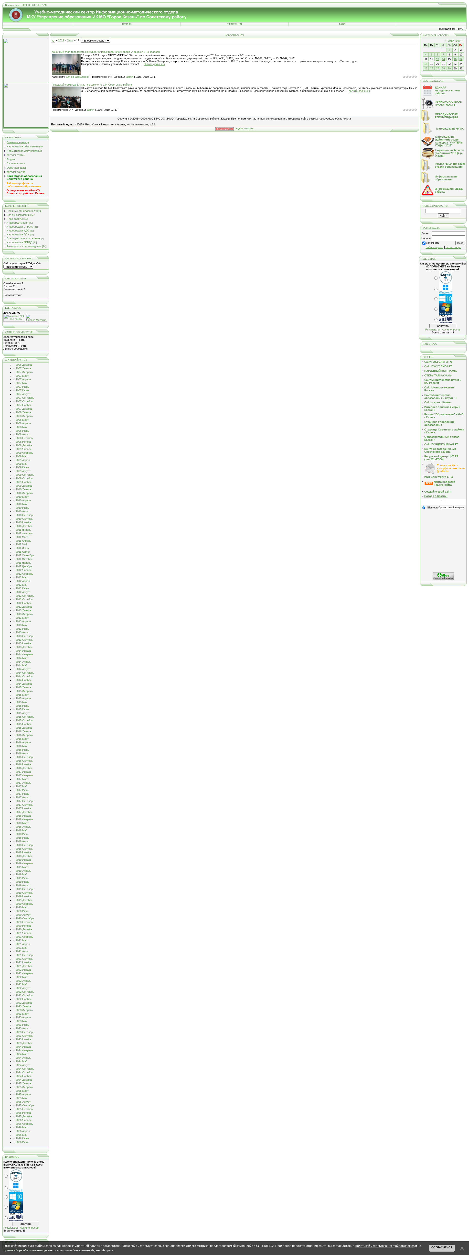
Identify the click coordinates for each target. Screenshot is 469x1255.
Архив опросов (29, 1227)
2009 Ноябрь (24, 482)
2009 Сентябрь (25, 474)
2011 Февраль (24, 533)
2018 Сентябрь (25, 845)
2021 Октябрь (24, 958)
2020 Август (23, 914)
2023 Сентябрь (25, 1032)
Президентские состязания (23, 238)
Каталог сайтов (16, 171)
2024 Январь (24, 1046)
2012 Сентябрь (25, 595)
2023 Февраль (24, 1010)
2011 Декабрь (24, 566)
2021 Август (23, 951)
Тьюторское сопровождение (24, 246)
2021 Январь (24, 933)
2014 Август (23, 669)
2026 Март (22, 1127)
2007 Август (23, 394)
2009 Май (21, 463)
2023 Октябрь (24, 1035)
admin (129, 76)
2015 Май (21, 702)
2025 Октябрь (24, 1109)
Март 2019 (454, 40)
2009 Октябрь (24, 478)
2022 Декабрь (24, 1002)
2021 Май (21, 947)
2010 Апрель (23, 500)
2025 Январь (24, 1083)
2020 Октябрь (24, 922)
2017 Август (23, 797)
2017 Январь (24, 771)
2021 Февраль (24, 936)
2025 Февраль (24, 1087)
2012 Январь (24, 570)
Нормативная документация (24, 150)
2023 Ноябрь (24, 1039)
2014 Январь (24, 650)
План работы (15, 218)
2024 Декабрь (24, 1079)
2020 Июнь (22, 911)
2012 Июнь (22, 588)
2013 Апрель (23, 621)
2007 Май (21, 383)
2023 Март (22, 1013)
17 (460, 59)
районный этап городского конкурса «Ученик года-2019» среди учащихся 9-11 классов (106, 51)
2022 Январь (24, 969)
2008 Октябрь (24, 438)
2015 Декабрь (24, 727)
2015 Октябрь (24, 720)
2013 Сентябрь (25, 636)
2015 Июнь (22, 705)
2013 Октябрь (24, 639)
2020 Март (22, 907)
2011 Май (21, 544)
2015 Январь (24, 687)
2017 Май (21, 786)
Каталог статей (16, 155)
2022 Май (21, 984)
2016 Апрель (23, 742)
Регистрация (234, 24)
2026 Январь (24, 1120)
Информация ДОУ (18, 234)
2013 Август (23, 632)
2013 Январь (24, 610)
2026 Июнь (22, 1138)
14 (443, 59)
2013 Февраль (24, 614)
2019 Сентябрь (25, 889)
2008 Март (22, 419)
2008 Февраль (24, 416)
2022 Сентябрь (25, 991)
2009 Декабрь (24, 485)
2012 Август (23, 592)
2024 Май (21, 1061)
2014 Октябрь (24, 676)
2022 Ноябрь (24, 999)
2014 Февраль (24, 654)
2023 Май (21, 1021)
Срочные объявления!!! (21, 210)
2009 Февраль (24, 452)
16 (455, 59)
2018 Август (23, 841)
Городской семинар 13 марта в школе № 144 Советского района (92, 84)
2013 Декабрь (24, 647)
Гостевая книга (16, 163)
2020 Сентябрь (25, 918)
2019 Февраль (24, 863)
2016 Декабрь (24, 768)
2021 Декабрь (24, 966)
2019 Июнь (22, 878)
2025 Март (22, 1090)
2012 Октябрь (24, 599)
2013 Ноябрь (24, 643)
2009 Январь (24, 449)
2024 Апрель (23, 1057)
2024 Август (23, 1065)
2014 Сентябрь (25, 672)
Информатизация (17, 222)
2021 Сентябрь (25, 955)
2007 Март (22, 375)
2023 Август (23, 1028)
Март (70, 40)
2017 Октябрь (24, 804)
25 (425, 68)
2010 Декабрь (24, 526)
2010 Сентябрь (25, 515)
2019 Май (21, 874)
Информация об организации (25, 146)
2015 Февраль (24, 691)
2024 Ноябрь (24, 1076)
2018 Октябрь (24, 848)
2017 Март (22, 779)
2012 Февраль (24, 573)
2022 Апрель (23, 980)
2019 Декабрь (24, 900)
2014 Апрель (23, 661)
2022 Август (23, 988)
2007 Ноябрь (24, 405)
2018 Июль (22, 837)
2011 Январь (23, 529)
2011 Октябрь (24, 559)
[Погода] (430, 507)
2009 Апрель (23, 460)
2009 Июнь (22, 467)
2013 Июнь (22, 628)
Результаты (10, 1227)
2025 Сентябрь (25, 1105)
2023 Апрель (23, 1017)
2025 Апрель (23, 1094)
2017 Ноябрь (24, 808)
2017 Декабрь (24, 812)
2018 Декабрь (24, 856)
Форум (11, 159)
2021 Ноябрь (24, 962)
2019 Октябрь (24, 892)
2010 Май (21, 504)
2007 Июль (22, 390)
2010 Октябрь (24, 518)
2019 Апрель (23, 870)
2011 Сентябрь (25, 555)
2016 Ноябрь (24, 764)
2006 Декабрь (24, 364)
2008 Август (23, 434)
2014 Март (22, 658)
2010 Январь (24, 489)
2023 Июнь (22, 1024)
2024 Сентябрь (25, 1068)
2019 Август (23, 885)
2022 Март (22, 977)
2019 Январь (24, 859)
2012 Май (21, 584)
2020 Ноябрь (24, 925)
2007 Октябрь (24, 401)
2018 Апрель (23, 826)
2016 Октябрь (24, 760)
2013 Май (21, 625)
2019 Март (22, 867)
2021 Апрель (23, 944)
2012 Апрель (23, 581)
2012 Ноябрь (24, 603)
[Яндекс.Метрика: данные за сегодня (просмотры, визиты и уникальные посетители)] (36, 318)
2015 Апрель (23, 698)
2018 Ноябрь (24, 852)
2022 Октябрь (24, 995)
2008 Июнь (22, 430)
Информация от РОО (20, 226)
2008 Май (21, 427)
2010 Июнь (22, 507)
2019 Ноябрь (24, 896)
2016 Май (21, 746)
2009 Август (23, 471)
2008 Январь (24, 412)
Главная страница (18, 142)
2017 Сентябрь (25, 801)
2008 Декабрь (24, 445)
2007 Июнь (22, 386)
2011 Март (22, 537)
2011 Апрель (23, 540)
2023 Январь (24, 1006)
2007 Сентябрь (25, 397)
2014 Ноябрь (24, 680)
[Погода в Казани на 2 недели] (451, 507)
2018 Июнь (22, 834)
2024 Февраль (24, 1050)
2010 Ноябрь (24, 522)
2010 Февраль (24, 493)
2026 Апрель (23, 1131)
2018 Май (21, 830)
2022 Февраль (24, 973)
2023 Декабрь (24, 1043)
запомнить (432, 242)
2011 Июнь (22, 548)
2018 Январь (24, 815)
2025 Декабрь (24, 1116)
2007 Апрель (23, 379)
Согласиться (441, 1247)
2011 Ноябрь (23, 562)
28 (443, 68)
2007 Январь (24, 368)
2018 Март (22, 823)
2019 (61, 40)
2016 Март (22, 738)
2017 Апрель (23, 782)
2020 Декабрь (24, 929)
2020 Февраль (24, 903)
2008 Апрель (23, 423)
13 (437, 59)
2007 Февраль (24, 372)
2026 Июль (22, 1142)
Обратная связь (17, 167)
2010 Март (22, 496)
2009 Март (22, 456)
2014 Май (21, 665)
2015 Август (23, 713)
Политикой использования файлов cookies (385, 1246)
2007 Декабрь (24, 408)
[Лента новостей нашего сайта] (429, 484)
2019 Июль (22, 881)
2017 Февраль (24, 775)
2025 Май (21, 1098)
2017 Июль (22, 793)
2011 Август (23, 551)
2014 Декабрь (24, 683)
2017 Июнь (22, 790)
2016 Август (23, 753)
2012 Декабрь (24, 606)
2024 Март (22, 1054)
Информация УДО (18, 230)
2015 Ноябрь (24, 724)
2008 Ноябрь (24, 441)
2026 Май (21, 1134)
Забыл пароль (434, 247)
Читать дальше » (154, 64)
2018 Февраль (24, 819)
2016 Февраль (24, 735)
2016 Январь (24, 731)
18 (425, 63)
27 (437, 68)
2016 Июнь (22, 749)
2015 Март (22, 694)
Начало (127, 24)
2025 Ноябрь (24, 1112)
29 (449, 68)
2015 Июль (22, 709)
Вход (342, 24)
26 (431, 68)
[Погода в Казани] (443, 504)
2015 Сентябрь (25, 716)
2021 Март (22, 940)
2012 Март (22, 577)
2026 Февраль (24, 1123)
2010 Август (23, 511)
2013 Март (22, 617)
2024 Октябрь (24, 1072)
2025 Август (23, 1101)
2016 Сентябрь (25, 757)
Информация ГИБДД (19, 242)
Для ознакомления (18, 214)
